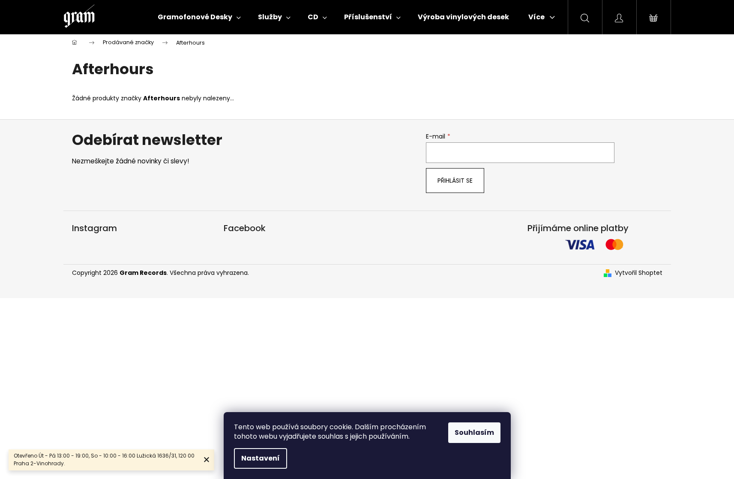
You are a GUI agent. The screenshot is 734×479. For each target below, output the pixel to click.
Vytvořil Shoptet (638, 273)
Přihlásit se (455, 180)
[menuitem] (199, 17)
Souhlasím (474, 432)
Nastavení (260, 458)
